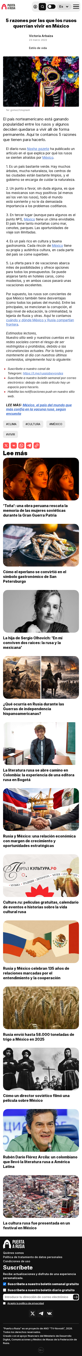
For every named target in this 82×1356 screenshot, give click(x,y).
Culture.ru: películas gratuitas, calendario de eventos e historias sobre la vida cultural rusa (41, 907)
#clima (11, 424)
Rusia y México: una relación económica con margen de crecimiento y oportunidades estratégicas (39, 841)
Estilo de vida (38, 48)
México (47, 157)
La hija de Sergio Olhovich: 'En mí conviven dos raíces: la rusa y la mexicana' (32, 643)
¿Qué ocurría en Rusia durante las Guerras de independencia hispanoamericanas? (33, 709)
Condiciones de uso (16, 1261)
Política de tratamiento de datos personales (32, 1257)
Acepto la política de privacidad (25, 1303)
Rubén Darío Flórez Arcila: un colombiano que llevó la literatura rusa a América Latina (40, 1162)
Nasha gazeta (38, 149)
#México (55, 424)
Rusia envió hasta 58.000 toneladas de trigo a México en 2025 (38, 1037)
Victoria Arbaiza (41, 36)
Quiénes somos (13, 1252)
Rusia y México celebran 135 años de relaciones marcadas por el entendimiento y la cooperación (36, 973)
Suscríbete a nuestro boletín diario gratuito (41, 1290)
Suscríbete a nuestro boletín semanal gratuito (43, 1284)
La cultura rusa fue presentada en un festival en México (36, 1225)
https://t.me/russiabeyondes (43, 373)
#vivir (10, 434)
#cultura (33, 424)
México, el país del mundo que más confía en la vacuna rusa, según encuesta (39, 409)
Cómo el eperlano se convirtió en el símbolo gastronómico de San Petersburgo (34, 577)
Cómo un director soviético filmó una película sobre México (36, 1098)
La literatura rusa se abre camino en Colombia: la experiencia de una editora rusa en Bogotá (38, 775)
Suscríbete (18, 1267)
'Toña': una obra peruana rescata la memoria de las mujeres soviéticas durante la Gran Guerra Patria (35, 510)
